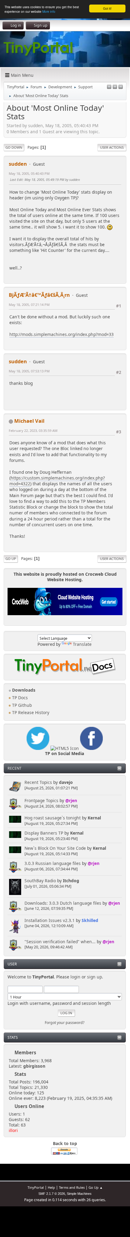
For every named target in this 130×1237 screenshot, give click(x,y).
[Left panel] (109, 87)
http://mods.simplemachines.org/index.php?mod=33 (61, 334)
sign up (94, 977)
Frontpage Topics (41, 800)
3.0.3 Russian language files (52, 863)
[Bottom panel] (120, 87)
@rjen (71, 800)
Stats (13, 1037)
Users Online (29, 1106)
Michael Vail (29, 420)
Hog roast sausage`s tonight (52, 818)
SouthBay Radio (40, 880)
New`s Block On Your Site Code (55, 848)
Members (25, 1052)
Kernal (94, 818)
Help (51, 1187)
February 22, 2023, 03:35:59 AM (33, 430)
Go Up (10, 558)
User (12, 964)
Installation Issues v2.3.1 (49, 920)
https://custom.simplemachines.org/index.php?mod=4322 (57, 480)
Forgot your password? (64, 1022)
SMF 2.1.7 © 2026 (51, 1193)
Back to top (65, 1143)
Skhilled (90, 920)
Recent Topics (38, 782)
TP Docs (19, 697)
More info (48, 11)
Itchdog (71, 880)
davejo (66, 782)
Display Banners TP (43, 833)
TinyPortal (36, 1187)
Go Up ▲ (96, 1187)
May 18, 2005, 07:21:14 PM (29, 304)
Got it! (107, 8)
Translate (82, 644)
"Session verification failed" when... (60, 941)
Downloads (23, 690)
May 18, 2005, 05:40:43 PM (29, 173)
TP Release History (30, 712)
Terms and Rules (72, 1187)
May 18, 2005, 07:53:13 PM (29, 371)
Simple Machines (79, 1193)
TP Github (21, 705)
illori (13, 1130)
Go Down (13, 147)
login (75, 977)
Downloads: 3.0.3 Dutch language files (62, 903)
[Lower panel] (114, 87)
